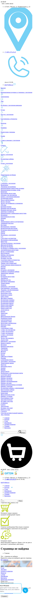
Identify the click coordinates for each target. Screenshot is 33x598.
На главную (4, 559)
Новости (3, 573)
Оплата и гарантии (7, 571)
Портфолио (8, 423)
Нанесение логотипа (7, 579)
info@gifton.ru (8, 85)
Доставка (4, 569)
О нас (6, 421)
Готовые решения (9, 424)
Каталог (6, 419)
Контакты (7, 428)
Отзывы (6, 426)
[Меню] (1, 499)
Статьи (3, 574)
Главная (6, 418)
